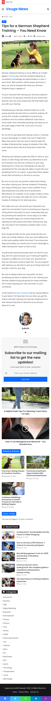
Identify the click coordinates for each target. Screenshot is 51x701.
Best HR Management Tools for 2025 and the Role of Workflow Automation (32, 556)
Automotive (7, 597)
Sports (5, 664)
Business (6, 601)
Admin (25, 328)
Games (6, 631)
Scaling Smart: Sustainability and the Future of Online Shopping (33, 533)
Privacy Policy (24, 692)
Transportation (8, 671)
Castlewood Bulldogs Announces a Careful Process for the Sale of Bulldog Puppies (11, 500)
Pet (11, 17)
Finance (6, 623)
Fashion (6, 619)
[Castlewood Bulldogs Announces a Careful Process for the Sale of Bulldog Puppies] (13, 488)
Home (5, 17)
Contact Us (34, 692)
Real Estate (7, 657)
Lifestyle (6, 645)
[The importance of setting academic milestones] (8, 582)
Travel (5, 675)
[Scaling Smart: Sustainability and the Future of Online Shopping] (8, 535)
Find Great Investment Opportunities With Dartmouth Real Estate (36, 473)
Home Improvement (10, 638)
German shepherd (21, 293)
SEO (4, 660)
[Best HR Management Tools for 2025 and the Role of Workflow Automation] (8, 556)
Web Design (7, 679)
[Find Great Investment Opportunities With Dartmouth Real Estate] (37, 462)
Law (4, 642)
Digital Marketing (9, 608)
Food (5, 627)
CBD (5, 605)
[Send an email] (10, 36)
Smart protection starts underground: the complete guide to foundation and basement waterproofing (33, 569)
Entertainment (8, 616)
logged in (15, 519)
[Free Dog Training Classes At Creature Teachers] (13, 462)
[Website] (25, 332)
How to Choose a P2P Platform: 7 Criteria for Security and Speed (31, 544)
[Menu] (3, 10)
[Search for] (48, 10)
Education (7, 612)
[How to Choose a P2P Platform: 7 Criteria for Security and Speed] (8, 546)
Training (11, 76)
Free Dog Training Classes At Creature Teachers (13, 472)
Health (5, 634)
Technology (7, 668)
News (5, 649)
